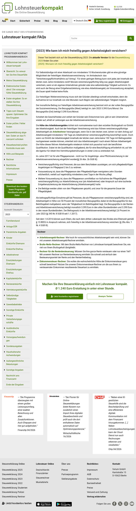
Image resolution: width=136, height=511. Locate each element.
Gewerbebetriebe (14, 304)
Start (12, 21)
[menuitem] (82, 21)
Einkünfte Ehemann (15, 243)
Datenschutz (93, 479)
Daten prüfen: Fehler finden (15, 125)
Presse (9, 180)
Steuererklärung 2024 (12, 474)
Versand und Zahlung (97, 492)
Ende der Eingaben (15, 384)
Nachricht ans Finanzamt (12, 377)
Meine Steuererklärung (16, 80)
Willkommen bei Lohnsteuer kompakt (16, 64)
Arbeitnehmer (59, 132)
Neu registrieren (107, 21)
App (4, 21)
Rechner (10, 159)
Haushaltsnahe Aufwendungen (13, 354)
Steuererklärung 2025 (12, 470)
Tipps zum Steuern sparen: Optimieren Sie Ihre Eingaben (16, 114)
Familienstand (13, 221)
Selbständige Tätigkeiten (12, 297)
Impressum (11, 174)
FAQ (47, 21)
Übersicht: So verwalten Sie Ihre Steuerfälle (16, 73)
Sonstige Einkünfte (15, 310)
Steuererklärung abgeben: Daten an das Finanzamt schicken (16, 135)
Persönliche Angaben (16, 232)
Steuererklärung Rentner (13, 496)
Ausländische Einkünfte (12, 330)
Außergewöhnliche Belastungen (15, 363)
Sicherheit (25, 21)
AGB (89, 474)
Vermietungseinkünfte (16, 289)
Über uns (65, 464)
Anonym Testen (105, 296)
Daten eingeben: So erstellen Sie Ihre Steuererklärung (16, 102)
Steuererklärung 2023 (12, 479)
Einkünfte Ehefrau (14, 249)
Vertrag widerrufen (96, 496)
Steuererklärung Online (13, 464)
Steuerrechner (42, 478)
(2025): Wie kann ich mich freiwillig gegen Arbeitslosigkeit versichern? (70, 64)
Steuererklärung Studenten (14, 487)
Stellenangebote (69, 479)
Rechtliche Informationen (13, 167)
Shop (64, 21)
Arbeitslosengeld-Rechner (52, 237)
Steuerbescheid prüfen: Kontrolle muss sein (17, 147)
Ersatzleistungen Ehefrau (14, 271)
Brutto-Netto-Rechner (50, 244)
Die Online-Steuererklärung (30, 12)
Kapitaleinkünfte (14, 278)
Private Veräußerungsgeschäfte (14, 319)
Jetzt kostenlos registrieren (66, 296)
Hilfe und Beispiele (15, 154)
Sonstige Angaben (14, 370)
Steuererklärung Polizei (13, 492)
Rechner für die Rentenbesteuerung (57, 251)
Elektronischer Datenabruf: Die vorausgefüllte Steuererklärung (16, 89)
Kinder (9, 238)
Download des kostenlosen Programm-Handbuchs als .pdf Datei (17, 191)
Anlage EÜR (11, 226)
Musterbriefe (42, 482)
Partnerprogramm (69, 474)
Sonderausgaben (14, 346)
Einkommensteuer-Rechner (53, 261)
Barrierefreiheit (94, 483)
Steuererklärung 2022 (12, 483)
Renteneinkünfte (14, 284)
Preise (37, 21)
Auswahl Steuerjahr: (13, 209)
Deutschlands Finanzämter (42, 472)
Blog (55, 21)
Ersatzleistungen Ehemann (14, 262)
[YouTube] (132, 504)
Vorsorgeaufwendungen (16, 339)
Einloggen (127, 21)
